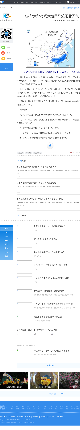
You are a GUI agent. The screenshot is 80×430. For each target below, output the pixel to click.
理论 (39, 406)
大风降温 (28, 153)
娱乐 (39, 409)
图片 (6, 248)
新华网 (2, 7)
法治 (6, 256)
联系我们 (20, 417)
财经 (6, 236)
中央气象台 (37, 153)
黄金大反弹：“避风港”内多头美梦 (34, 2)
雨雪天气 (20, 153)
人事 (34, 406)
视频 (28, 409)
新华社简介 (3, 417)
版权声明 (35, 417)
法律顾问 (43, 417)
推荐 (6, 228)
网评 (6, 244)
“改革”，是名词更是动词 (55, 2)
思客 (12, 409)
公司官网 (12, 417)
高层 (28, 406)
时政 (12, 406)
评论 (6, 69)
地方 (17, 406)
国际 (6, 240)
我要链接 (28, 417)
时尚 (45, 409)
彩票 (34, 409)
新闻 (6, 232)
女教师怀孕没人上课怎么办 (13, 2)
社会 (6, 252)
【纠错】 (70, 152)
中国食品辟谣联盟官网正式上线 (71, 8)
